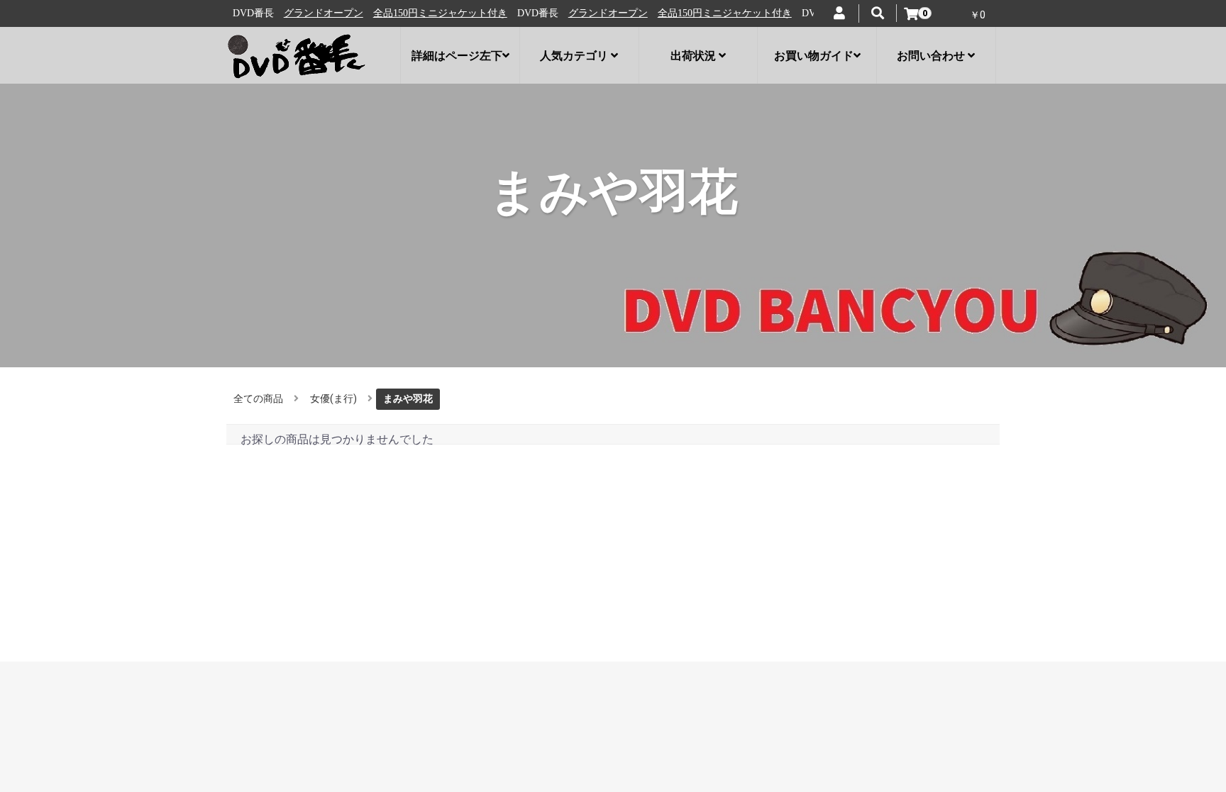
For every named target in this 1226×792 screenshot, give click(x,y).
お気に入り (559, 639)
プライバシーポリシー (290, 639)
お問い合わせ (270, 653)
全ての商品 (258, 398)
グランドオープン (322, 13)
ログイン (554, 612)
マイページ (559, 626)
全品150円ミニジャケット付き (439, 13)
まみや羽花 (408, 398)
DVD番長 (907, 617)
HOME (254, 612)
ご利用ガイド (270, 667)
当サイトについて (280, 626)
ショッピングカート (578, 653)
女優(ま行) (333, 398)
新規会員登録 (564, 667)
